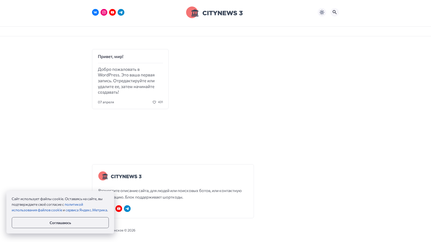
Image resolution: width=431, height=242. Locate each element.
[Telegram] (121, 12)
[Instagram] (104, 12)
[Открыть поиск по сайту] (334, 12)
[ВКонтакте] (95, 12)
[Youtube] (112, 12)
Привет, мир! (110, 56)
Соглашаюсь (60, 222)
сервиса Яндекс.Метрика (86, 210)
